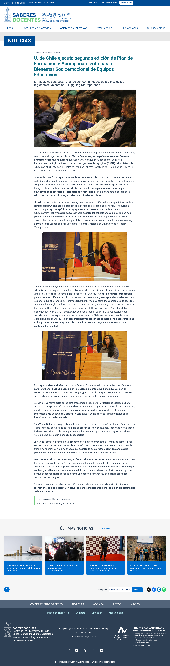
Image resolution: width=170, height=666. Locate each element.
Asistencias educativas (73, 28)
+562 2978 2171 (83, 632)
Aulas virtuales (126, 3)
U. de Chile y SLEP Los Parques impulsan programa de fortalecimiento (63, 568)
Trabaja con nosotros (58, 612)
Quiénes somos (156, 28)
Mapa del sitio (116, 612)
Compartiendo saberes (46, 604)
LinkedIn (159, 589)
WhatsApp (164, 589)
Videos (135, 604)
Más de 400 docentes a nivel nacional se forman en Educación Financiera (23, 568)
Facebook (154, 589)
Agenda (98, 604)
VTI (77, 662)
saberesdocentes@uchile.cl (83, 636)
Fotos (117, 604)
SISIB (71, 662)
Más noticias (103, 528)
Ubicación (97, 612)
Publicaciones (129, 28)
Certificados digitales (109, 3)
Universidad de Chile (87, 662)
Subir (7, 589)
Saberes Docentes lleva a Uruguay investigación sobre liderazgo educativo (103, 568)
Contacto (80, 612)
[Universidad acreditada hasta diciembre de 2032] (139, 636)
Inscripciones (93, 3)
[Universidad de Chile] (14, 3)
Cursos (9, 28)
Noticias (19, 41)
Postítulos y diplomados (36, 28)
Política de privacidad (106, 662)
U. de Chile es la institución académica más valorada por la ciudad (145, 568)
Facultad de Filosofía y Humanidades (41, 3)
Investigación (104, 28)
